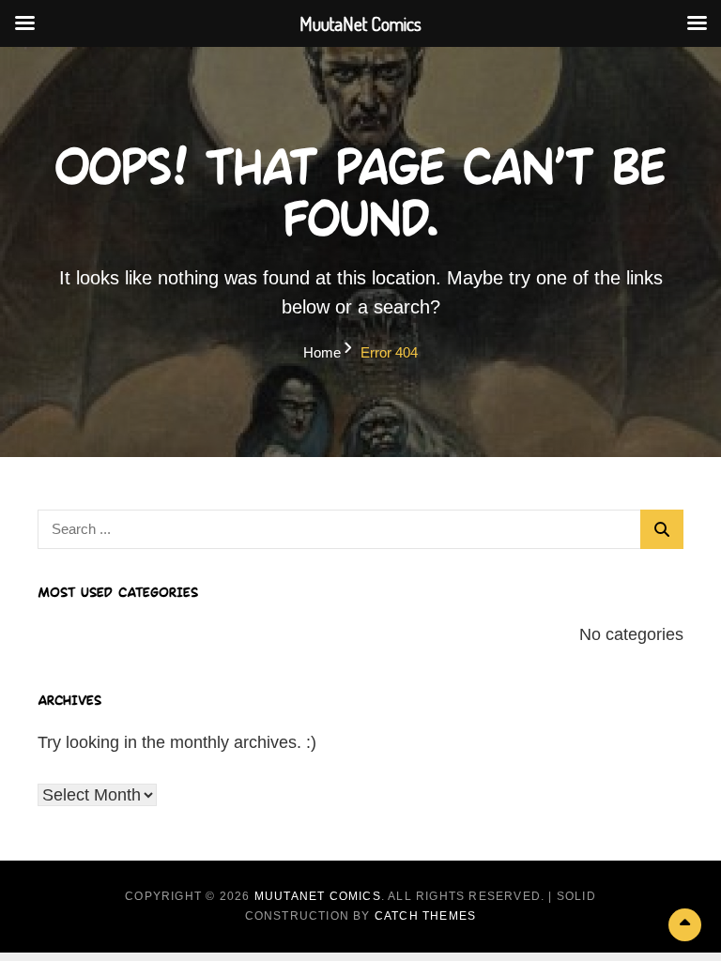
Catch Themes (425, 916)
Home (322, 352)
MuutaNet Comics (317, 896)
